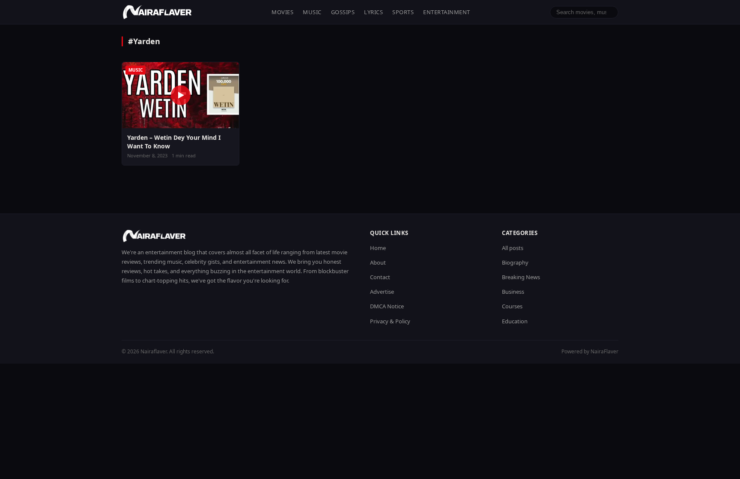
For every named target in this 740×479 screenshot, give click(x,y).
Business (513, 291)
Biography (515, 262)
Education (515, 321)
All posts (512, 248)
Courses (512, 306)
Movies (282, 12)
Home (378, 248)
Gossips (343, 12)
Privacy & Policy (390, 321)
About (378, 262)
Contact (380, 277)
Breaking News (521, 277)
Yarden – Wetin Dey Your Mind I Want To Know (174, 141)
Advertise (382, 291)
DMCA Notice (387, 306)
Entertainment (446, 12)
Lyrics (373, 12)
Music (312, 12)
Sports (403, 12)
